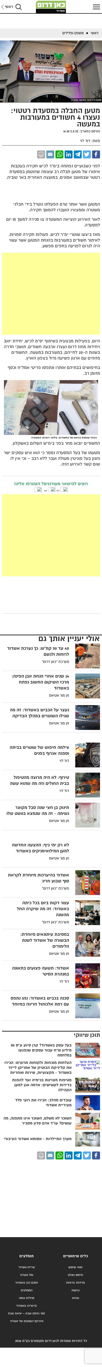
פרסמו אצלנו (75, 1275)
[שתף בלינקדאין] (69, 154)
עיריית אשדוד (26, 1267)
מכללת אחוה (26, 1298)
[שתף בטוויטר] (87, 154)
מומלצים (26, 1256)
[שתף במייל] (50, 154)
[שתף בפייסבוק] (96, 154)
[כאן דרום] (51, 7)
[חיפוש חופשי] (19, 7)
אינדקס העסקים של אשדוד (26, 1321)
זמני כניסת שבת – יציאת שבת (26, 1313)
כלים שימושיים (75, 1256)
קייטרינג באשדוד (26, 1305)
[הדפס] (41, 154)
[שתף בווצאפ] (59, 154)
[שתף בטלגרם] (78, 154)
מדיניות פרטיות (75, 1282)
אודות (75, 1298)
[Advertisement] (51, 294)
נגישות (75, 1290)
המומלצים (26, 1290)
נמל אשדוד (26, 1275)
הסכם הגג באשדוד (26, 1282)
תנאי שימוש (75, 1267)
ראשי (9, 6)
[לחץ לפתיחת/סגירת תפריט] (96, 7)
